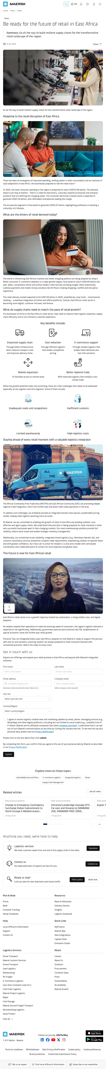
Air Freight (7, 977)
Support (88, 4)
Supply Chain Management (53, 782)
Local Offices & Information (15, 927)
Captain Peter (61, 939)
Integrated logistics (73, 778)
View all (6, 1019)
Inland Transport (10, 964)
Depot (5, 997)
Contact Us (8, 935)
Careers (58, 956)
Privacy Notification (44, 732)
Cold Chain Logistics (12, 989)
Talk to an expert (19, 1064)
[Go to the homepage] (14, 1036)
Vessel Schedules (10, 914)
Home (5, 11)
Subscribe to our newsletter (85, 1064)
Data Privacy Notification (53, 1049)
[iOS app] (94, 1032)
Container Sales (62, 973)
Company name (62, 679)
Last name (59, 667)
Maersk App (60, 931)
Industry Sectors (62, 905)
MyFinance (60, 927)
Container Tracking (11, 910)
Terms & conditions (14, 1049)
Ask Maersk (66, 4)
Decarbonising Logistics (13, 1009)
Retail (87, 778)
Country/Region (10, 706)
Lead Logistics (9, 968)
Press (57, 977)
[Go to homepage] (14, 4)
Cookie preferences (92, 1049)
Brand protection (37, 1054)
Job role (6, 694)
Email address (9, 679)
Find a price (77, 879)
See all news (95, 791)
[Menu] (100, 4)
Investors (59, 964)
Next (99, 824)
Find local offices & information (49, 1064)
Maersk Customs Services (14, 960)
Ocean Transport (10, 956)
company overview (67, 725)
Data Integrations (62, 935)
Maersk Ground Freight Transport (18, 1005)
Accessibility (60, 985)
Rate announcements (15, 801)
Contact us (92, 864)
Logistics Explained (63, 914)
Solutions (93, 848)
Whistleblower (32, 1049)
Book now (92, 879)
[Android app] (94, 1039)
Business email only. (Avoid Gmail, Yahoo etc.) (21, 688)
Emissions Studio (62, 943)
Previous (91, 824)
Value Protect (9, 1014)
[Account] (94, 4)
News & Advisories (63, 901)
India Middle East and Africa (27, 778)
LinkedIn (42, 1040)
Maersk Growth (61, 989)
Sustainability (61, 981)
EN (75, 4)
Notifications (81, 2)
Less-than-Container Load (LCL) (17, 985)
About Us (59, 960)
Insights (58, 910)
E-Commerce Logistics (52, 778)
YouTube (53, 1040)
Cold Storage (9, 1001)
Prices (5, 901)
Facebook (48, 1040)
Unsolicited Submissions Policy (62, 1054)
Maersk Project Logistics (14, 993)
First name (8, 667)
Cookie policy (74, 1049)
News (12, 11)
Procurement (61, 968)
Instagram (64, 1040)
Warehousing (9, 973)
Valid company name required (66, 688)
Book (5, 905)
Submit (8, 754)
